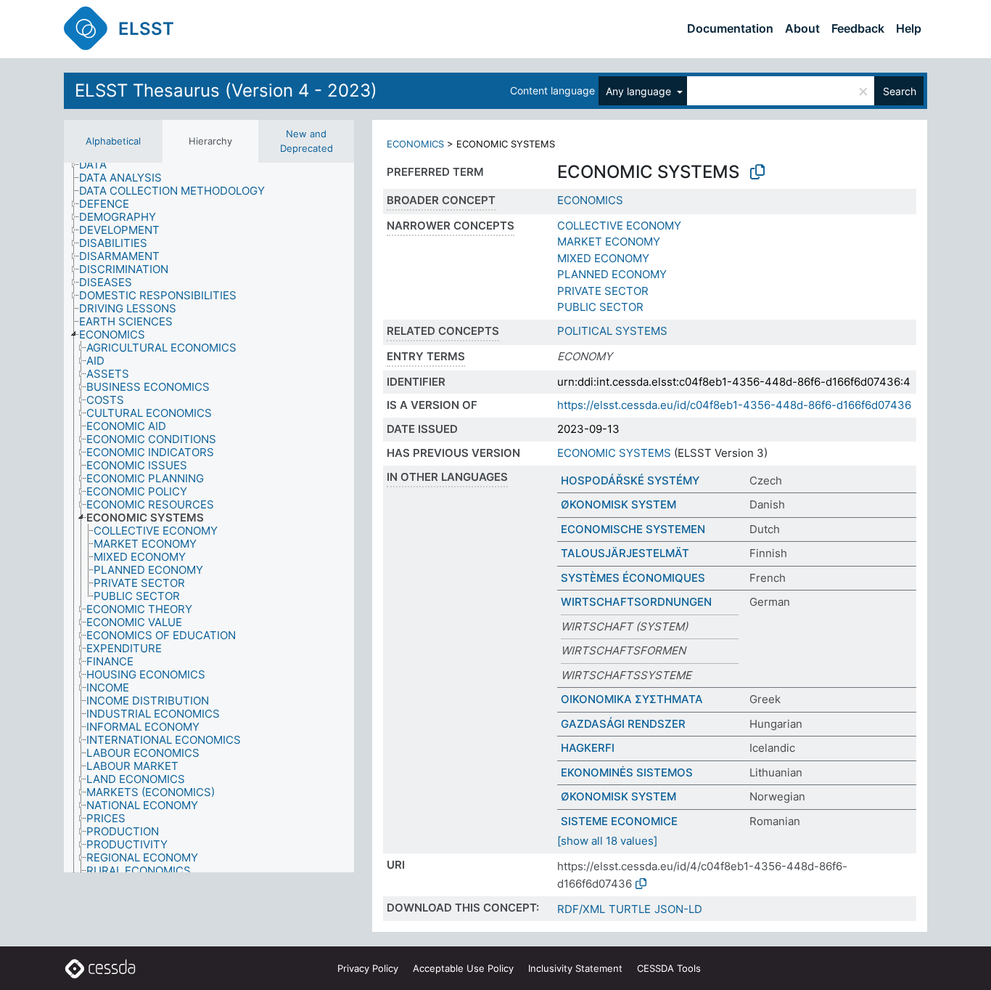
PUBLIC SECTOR (600, 307)
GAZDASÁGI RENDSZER (623, 724)
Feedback (857, 28)
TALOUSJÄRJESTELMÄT (625, 553)
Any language (640, 91)
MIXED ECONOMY (603, 258)
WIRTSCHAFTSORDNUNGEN (636, 602)
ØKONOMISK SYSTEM (618, 504)
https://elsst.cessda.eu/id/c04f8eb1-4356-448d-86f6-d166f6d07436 (734, 405)
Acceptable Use (463, 968)
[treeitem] (99, 164)
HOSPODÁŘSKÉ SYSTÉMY (630, 480)
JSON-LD (678, 909)
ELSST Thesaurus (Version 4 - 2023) (226, 90)
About (802, 28)
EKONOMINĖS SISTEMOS (627, 772)
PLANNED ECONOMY (612, 274)
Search (899, 91)
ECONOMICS (415, 144)
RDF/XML (581, 909)
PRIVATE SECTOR (603, 291)
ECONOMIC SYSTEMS (614, 453)
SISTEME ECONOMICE (619, 821)
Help (908, 28)
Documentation (730, 28)
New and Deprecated (306, 141)
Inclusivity (575, 968)
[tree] (209, 517)
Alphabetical (113, 141)
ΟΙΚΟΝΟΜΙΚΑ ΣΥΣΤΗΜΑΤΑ (632, 699)
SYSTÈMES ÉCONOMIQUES (633, 578)
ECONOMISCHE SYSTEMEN (633, 529)
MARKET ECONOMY (608, 241)
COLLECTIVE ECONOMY (619, 225)
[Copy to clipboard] (757, 172)
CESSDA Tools (669, 968)
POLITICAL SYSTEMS (612, 331)
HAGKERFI (587, 748)
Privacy (367, 968)
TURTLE (630, 909)
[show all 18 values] (607, 841)
